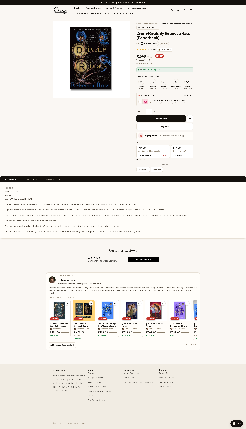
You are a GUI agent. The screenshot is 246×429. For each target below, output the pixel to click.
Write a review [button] (143, 259)
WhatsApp (143, 169)
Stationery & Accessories (99, 391)
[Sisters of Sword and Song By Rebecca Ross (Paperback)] (59, 310)
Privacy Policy (165, 373)
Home (138, 23)
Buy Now (165, 126)
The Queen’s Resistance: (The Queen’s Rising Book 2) (179, 324)
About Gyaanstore (132, 373)
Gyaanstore (64, 423)
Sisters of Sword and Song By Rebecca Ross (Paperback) (59, 324)
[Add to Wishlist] (190, 118)
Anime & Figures (95, 382)
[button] (78, 8)
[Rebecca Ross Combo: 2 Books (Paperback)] (84, 310)
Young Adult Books (150, 23)
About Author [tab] (52, 179)
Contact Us (129, 378)
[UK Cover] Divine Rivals (129, 324)
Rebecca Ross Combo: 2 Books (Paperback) (81, 324)
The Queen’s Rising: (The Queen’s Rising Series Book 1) (107, 324)
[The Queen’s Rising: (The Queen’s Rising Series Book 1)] (108, 310)
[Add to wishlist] (67, 303)
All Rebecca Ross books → (62, 345)
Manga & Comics (95, 378)
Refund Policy (165, 387)
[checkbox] (165, 101)
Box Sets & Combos (97, 400)
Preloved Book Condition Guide (138, 382)
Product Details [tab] (31, 179)
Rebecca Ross (66, 279)
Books (91, 373)
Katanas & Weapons (97, 387)
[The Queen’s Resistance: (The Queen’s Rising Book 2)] (180, 310)
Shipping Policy (166, 382)
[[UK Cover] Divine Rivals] (132, 310)
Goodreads (165, 49)
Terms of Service (166, 378)
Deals (90, 395)
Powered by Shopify (77, 423)
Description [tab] (10, 179)
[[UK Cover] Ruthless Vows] (156, 310)
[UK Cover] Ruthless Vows (154, 324)
